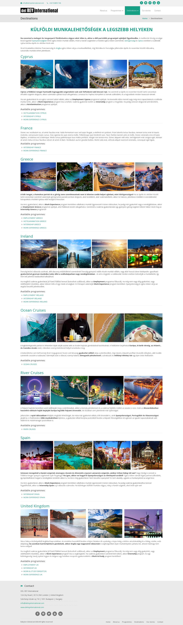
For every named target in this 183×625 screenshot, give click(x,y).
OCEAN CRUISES (30, 364)
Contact (157, 11)
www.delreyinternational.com (32, 607)
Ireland (27, 236)
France (26, 128)
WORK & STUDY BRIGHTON (34, 571)
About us (103, 11)
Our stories (146, 11)
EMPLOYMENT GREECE (33, 218)
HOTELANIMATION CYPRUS (34, 113)
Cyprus (27, 56)
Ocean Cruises (33, 310)
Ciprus (140, 40)
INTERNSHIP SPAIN (31, 494)
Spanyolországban (39, 40)
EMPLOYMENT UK (30, 565)
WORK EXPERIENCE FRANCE (35, 150)
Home (108, 622)
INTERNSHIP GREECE (32, 224)
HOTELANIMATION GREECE (34, 221)
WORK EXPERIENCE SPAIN (34, 497)
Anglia (58, 48)
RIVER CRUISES (29, 429)
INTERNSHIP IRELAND (32, 298)
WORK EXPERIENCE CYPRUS (34, 119)
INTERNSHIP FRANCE (32, 147)
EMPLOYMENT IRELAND (33, 295)
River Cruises (32, 372)
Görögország (129, 40)
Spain (25, 437)
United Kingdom (35, 505)
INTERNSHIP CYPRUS (32, 116)
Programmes (116, 11)
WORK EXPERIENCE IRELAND (35, 301)
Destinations (132, 11)
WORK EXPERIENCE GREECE (34, 228)
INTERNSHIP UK (30, 568)
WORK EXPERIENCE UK (32, 574)
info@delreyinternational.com (33, 3)
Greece (27, 159)
